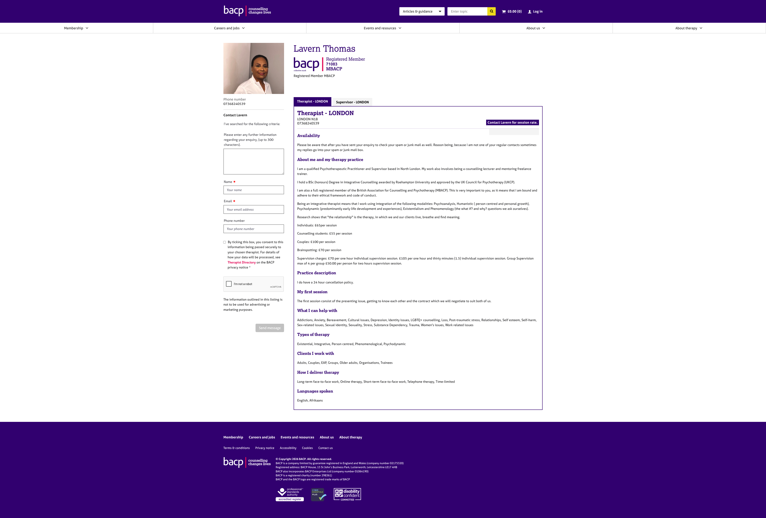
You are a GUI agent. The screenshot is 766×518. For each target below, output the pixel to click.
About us (533, 28)
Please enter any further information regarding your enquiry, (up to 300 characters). (250, 140)
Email (228, 201)
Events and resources (380, 28)
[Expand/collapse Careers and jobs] (243, 28)
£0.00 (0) (514, 11)
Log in (538, 11)
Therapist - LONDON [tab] (312, 101)
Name (228, 182)
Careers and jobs (227, 28)
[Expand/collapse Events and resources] (400, 28)
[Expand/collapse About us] (544, 28)
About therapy (686, 28)
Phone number (234, 221)
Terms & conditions (236, 448)
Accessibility (288, 448)
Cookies (307, 448)
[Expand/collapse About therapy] (701, 28)
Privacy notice (264, 448)
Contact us (325, 448)
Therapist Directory (242, 262)
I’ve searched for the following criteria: (252, 124)
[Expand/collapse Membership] (87, 28)
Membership (73, 28)
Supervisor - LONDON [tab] (352, 102)
